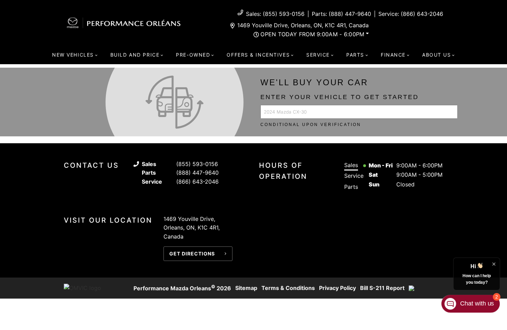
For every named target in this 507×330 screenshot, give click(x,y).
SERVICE (318, 55)
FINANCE (393, 55)
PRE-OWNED (193, 55)
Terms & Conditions (288, 287)
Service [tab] (354, 175)
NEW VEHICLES (73, 55)
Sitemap (246, 287)
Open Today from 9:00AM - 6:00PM (312, 34)
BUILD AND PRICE (134, 55)
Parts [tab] (351, 186)
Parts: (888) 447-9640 (341, 13)
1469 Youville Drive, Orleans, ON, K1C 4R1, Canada (303, 25)
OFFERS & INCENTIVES (258, 55)
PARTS (355, 55)
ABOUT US (436, 55)
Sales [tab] (351, 165)
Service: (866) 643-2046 (410, 13)
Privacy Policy (337, 287)
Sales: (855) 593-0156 (275, 13)
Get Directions (192, 253)
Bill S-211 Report (382, 287)
